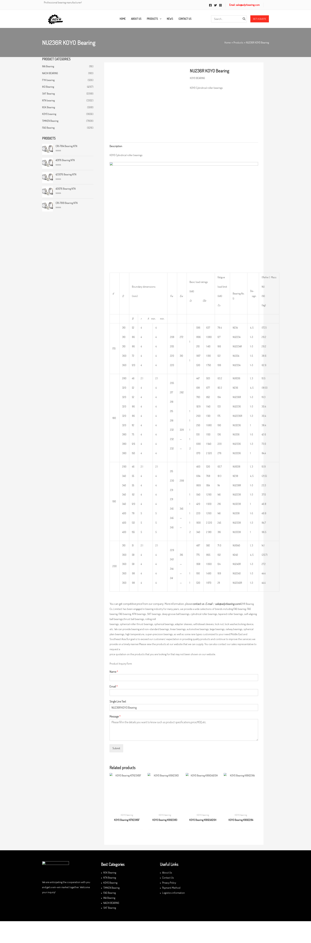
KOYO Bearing (110, 882)
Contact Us (168, 877)
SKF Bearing (48, 93)
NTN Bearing (109, 877)
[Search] (244, 19)
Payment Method (171, 887)
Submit (116, 748)
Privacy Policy (169, 882)
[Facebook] (210, 5)
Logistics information (173, 892)
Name (114, 671)
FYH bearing (48, 80)
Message (115, 716)
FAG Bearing (48, 127)
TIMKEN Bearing (50, 121)
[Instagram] (220, 5)
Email (114, 686)
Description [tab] (116, 146)
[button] (259, 19)
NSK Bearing (48, 107)
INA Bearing (48, 66)
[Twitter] (215, 5)
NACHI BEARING (50, 73)
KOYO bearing (49, 114)
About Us (167, 872)
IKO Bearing (48, 86)
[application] (159, 19)
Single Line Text (118, 701)
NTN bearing (48, 100)
